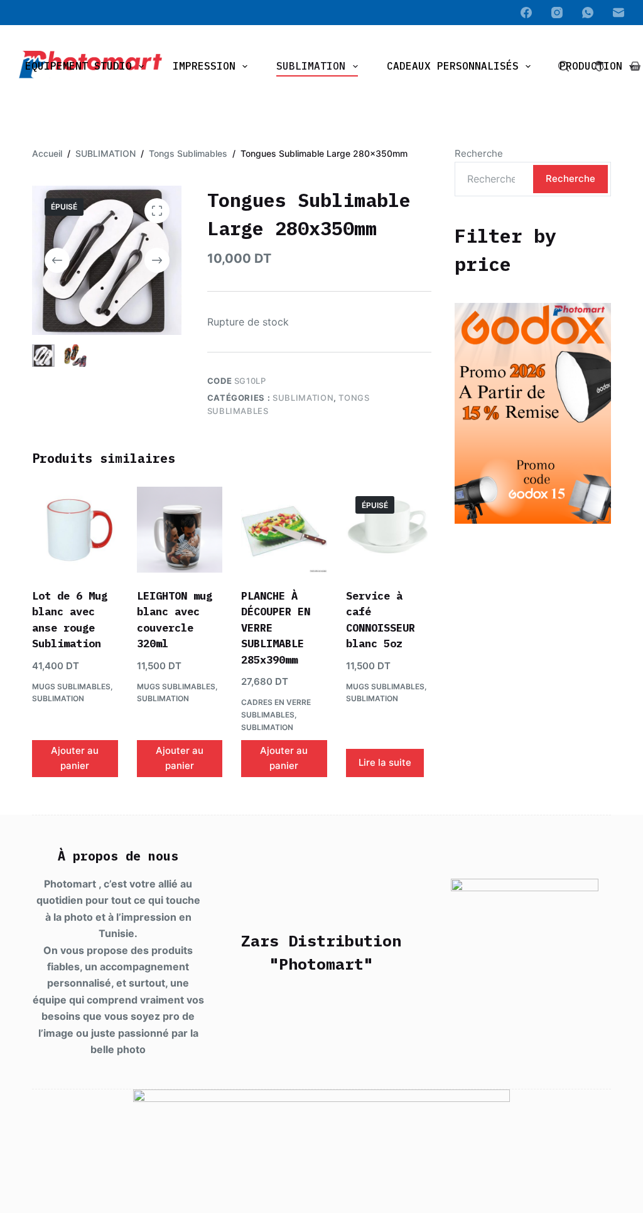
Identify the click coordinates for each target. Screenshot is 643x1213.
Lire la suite (385, 762)
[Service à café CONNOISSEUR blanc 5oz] (388, 529)
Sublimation (310, 66)
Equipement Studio (78, 66)
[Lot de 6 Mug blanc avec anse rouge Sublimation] (74, 529)
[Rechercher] (563, 66)
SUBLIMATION (303, 398)
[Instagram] (557, 12)
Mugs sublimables (71, 686)
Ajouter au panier (75, 758)
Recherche (479, 153)
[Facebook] (526, 12)
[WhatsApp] (587, 12)
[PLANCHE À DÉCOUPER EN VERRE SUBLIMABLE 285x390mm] (284, 529)
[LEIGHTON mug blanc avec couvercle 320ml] (179, 529)
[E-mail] (618, 12)
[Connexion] (599, 66)
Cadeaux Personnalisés (453, 66)
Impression (204, 66)
